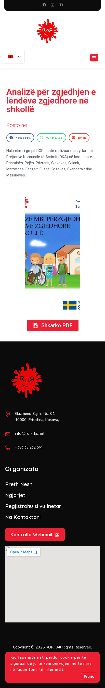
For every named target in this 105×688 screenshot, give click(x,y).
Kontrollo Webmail (31, 535)
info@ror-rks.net (29, 433)
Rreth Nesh (18, 484)
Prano (89, 676)
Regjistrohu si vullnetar (33, 506)
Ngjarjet (15, 495)
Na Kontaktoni (23, 517)
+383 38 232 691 (29, 447)
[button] (20, 137)
